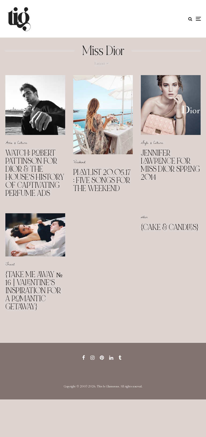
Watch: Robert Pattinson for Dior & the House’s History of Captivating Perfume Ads (34, 173)
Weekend (79, 162)
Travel (9, 264)
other (144, 217)
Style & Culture (152, 142)
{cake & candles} (169, 227)
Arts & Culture (16, 142)
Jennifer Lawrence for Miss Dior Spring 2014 (170, 165)
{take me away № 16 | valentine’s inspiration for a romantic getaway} (33, 290)
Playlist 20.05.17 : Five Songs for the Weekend (102, 180)
